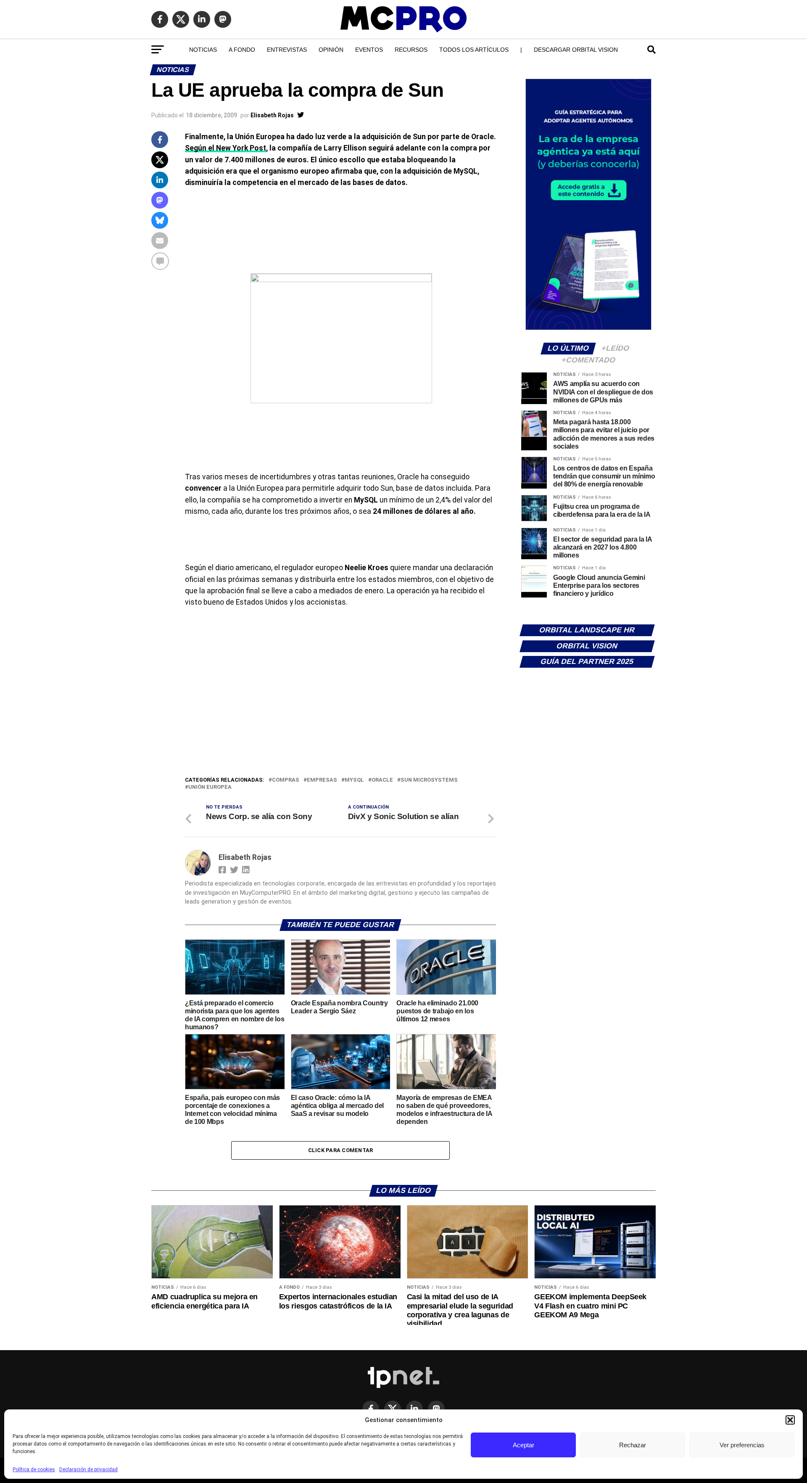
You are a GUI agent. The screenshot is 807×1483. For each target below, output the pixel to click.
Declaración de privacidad (88, 1469)
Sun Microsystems (429, 780)
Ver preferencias (742, 1445)
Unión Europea (210, 787)
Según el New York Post (225, 148)
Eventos (369, 49)
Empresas (322, 780)
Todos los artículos (474, 49)
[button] (790, 1420)
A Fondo (242, 49)
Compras (285, 780)
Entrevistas (287, 49)
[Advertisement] (340, 712)
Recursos (411, 49)
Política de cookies (34, 1469)
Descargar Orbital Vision (576, 49)
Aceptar (523, 1445)
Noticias (203, 49)
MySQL (354, 780)
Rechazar (632, 1445)
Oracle (382, 780)
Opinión (331, 49)
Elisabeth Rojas (272, 115)
